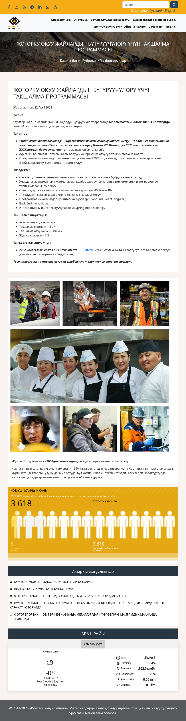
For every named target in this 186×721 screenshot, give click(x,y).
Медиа (170, 26)
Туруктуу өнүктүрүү (106, 26)
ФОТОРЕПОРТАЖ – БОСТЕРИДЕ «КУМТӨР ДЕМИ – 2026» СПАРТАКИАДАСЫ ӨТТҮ (70, 596)
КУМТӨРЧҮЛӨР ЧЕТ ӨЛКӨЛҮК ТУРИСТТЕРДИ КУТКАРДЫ (53, 582)
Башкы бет (69, 60)
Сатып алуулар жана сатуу (110, 19)
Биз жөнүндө (60, 19)
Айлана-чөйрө (134, 26)
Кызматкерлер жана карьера (154, 19)
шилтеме (87, 250)
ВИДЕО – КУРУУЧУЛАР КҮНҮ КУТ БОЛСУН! (43, 589)
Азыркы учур (93, 644)
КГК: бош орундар (112, 60)
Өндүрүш (80, 19)
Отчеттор (155, 26)
